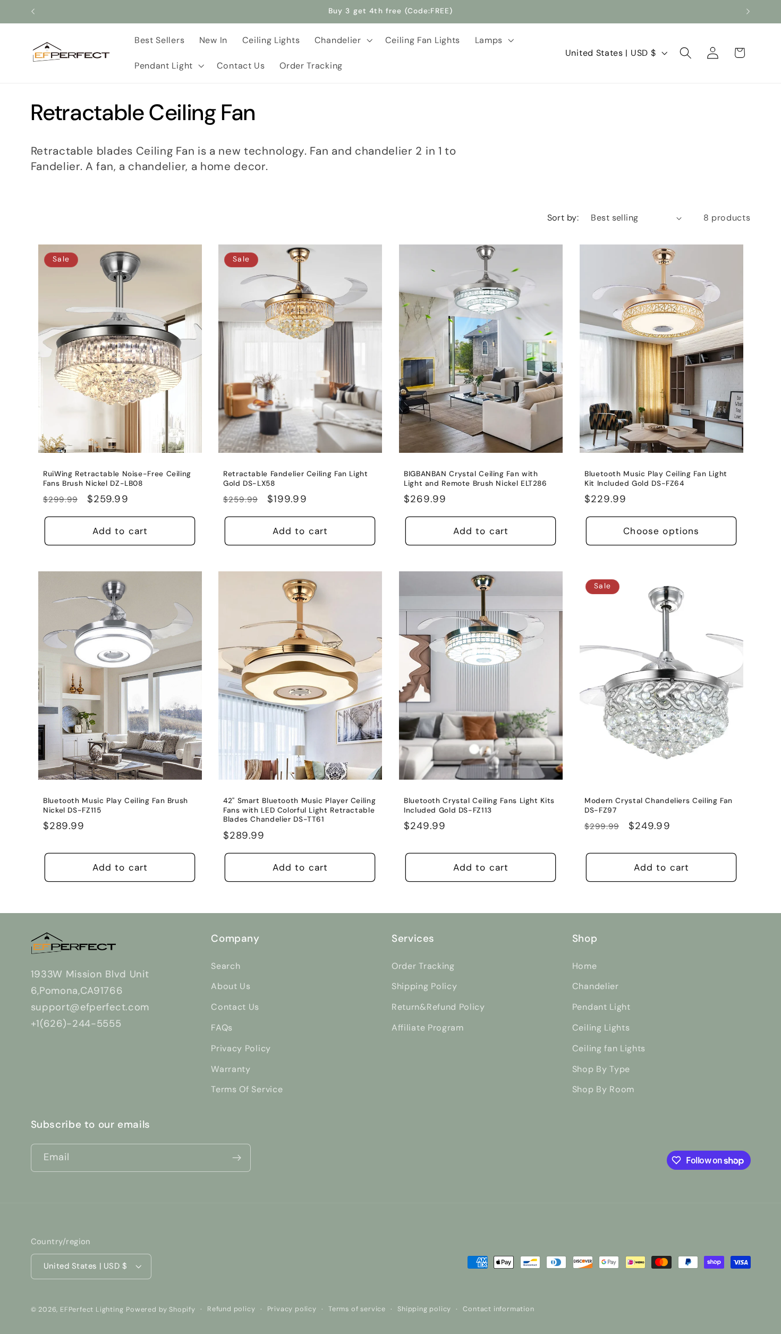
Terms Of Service (247, 1089)
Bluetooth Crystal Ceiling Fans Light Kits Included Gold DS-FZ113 (479, 805)
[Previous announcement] (33, 11)
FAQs (222, 1027)
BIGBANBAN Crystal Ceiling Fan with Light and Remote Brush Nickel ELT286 (475, 478)
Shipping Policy (424, 986)
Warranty (231, 1069)
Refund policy (231, 1308)
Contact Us (235, 1006)
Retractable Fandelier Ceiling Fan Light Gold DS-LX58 (295, 478)
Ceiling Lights (601, 1027)
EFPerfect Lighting (92, 1309)
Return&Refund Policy (438, 1006)
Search (225, 966)
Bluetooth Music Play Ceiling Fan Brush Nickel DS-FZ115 (115, 805)
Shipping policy (424, 1308)
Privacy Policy (241, 1048)
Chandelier (595, 986)
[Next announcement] (748, 11)
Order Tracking (423, 966)
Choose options (661, 531)
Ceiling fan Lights (609, 1048)
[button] (342, 40)
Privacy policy (292, 1308)
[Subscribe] (236, 1158)
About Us (231, 986)
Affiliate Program (428, 1027)
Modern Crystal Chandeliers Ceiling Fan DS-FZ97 (658, 805)
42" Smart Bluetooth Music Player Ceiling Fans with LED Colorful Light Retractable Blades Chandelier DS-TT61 (299, 810)
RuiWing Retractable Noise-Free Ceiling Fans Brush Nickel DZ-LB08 (117, 478)
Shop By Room (603, 1089)
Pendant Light (601, 1006)
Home (584, 966)
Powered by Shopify (161, 1309)
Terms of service (357, 1308)
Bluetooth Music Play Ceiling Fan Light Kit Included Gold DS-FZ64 (655, 478)
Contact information (498, 1308)
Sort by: (563, 217)
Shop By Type (601, 1069)
